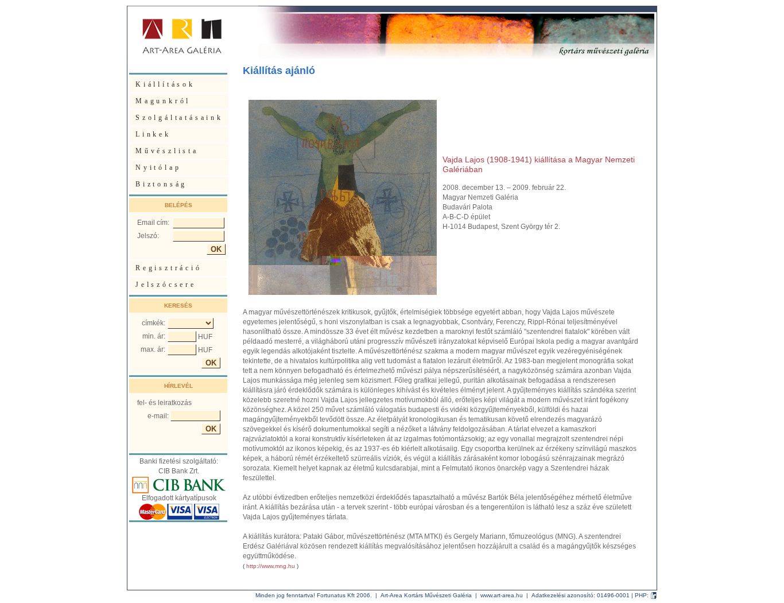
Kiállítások (165, 84)
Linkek (153, 134)
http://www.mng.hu (270, 566)
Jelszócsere (165, 285)
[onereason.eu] (653, 595)
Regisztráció (168, 268)
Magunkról (163, 101)
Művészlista (167, 151)
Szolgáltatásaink (179, 118)
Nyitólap (158, 168)
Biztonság (161, 184)
